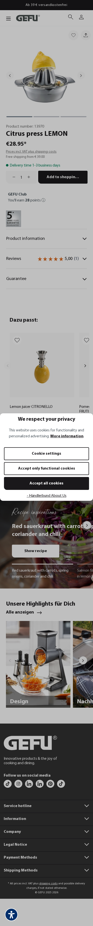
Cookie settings (46, 454)
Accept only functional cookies (46, 469)
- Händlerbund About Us (46, 496)
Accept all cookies (46, 483)
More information (66, 436)
